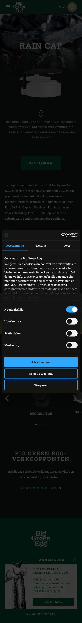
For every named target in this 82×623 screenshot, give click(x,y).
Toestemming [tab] (14, 245)
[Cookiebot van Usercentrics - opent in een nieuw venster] (60, 235)
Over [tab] (67, 245)
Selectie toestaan (41, 373)
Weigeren (41, 385)
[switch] (72, 321)
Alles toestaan (41, 362)
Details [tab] (41, 245)
